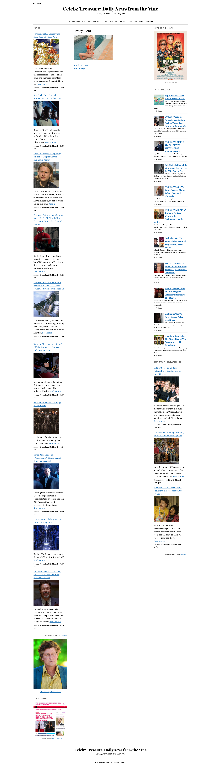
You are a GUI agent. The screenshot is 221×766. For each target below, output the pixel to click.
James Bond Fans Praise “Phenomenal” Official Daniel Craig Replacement (47, 457)
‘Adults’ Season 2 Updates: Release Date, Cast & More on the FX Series (167, 370)
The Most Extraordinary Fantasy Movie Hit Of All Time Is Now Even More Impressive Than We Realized (49, 220)
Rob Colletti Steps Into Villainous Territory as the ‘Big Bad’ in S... (176, 167)
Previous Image (81, 65)
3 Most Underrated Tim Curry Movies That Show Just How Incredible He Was (47, 574)
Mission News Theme (102, 762)
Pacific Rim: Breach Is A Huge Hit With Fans (47, 404)
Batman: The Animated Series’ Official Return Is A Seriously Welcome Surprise (48, 347)
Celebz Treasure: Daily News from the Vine (110, 8)
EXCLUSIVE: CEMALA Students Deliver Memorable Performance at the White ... (170, 216)
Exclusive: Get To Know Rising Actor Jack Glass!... (174, 316)
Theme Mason (63, 635)
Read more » (42, 84)
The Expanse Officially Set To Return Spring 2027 (47, 521)
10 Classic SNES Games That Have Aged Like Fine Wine (47, 35)
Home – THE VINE (77, 21)
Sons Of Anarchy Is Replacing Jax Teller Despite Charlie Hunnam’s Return (47, 156)
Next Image (79, 68)
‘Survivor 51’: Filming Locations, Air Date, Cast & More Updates (169, 434)
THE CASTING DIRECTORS (131, 21)
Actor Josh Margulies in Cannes (50, 692)
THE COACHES (94, 21)
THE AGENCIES (110, 21)
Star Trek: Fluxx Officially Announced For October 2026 (47, 97)
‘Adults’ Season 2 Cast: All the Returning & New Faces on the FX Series (168, 490)
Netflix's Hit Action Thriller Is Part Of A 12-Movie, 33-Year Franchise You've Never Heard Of (49, 285)
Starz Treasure (57, 738)
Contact (149, 21)
